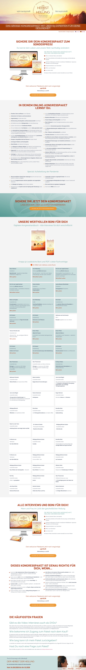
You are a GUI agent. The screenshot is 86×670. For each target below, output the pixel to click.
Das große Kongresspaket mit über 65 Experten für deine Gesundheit (43, 27)
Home (64, 668)
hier (21, 649)
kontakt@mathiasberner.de (46, 649)
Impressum (78, 668)
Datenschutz (71, 668)
